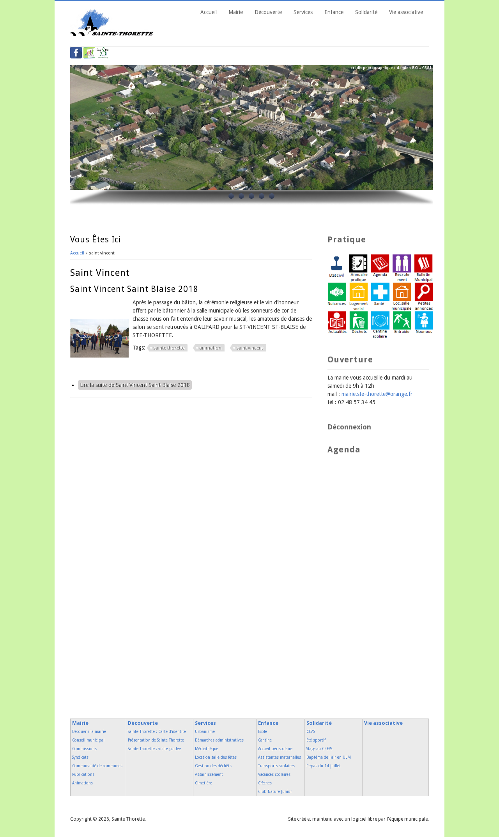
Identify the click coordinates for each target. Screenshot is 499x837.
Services (303, 12)
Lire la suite (135, 385)
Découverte (268, 12)
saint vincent (249, 348)
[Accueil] (112, 34)
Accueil (208, 12)
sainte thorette (168, 348)
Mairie (235, 12)
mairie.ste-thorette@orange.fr (377, 394)
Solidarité (366, 12)
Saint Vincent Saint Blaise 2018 (134, 289)
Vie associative (406, 12)
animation (210, 348)
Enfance (333, 12)
